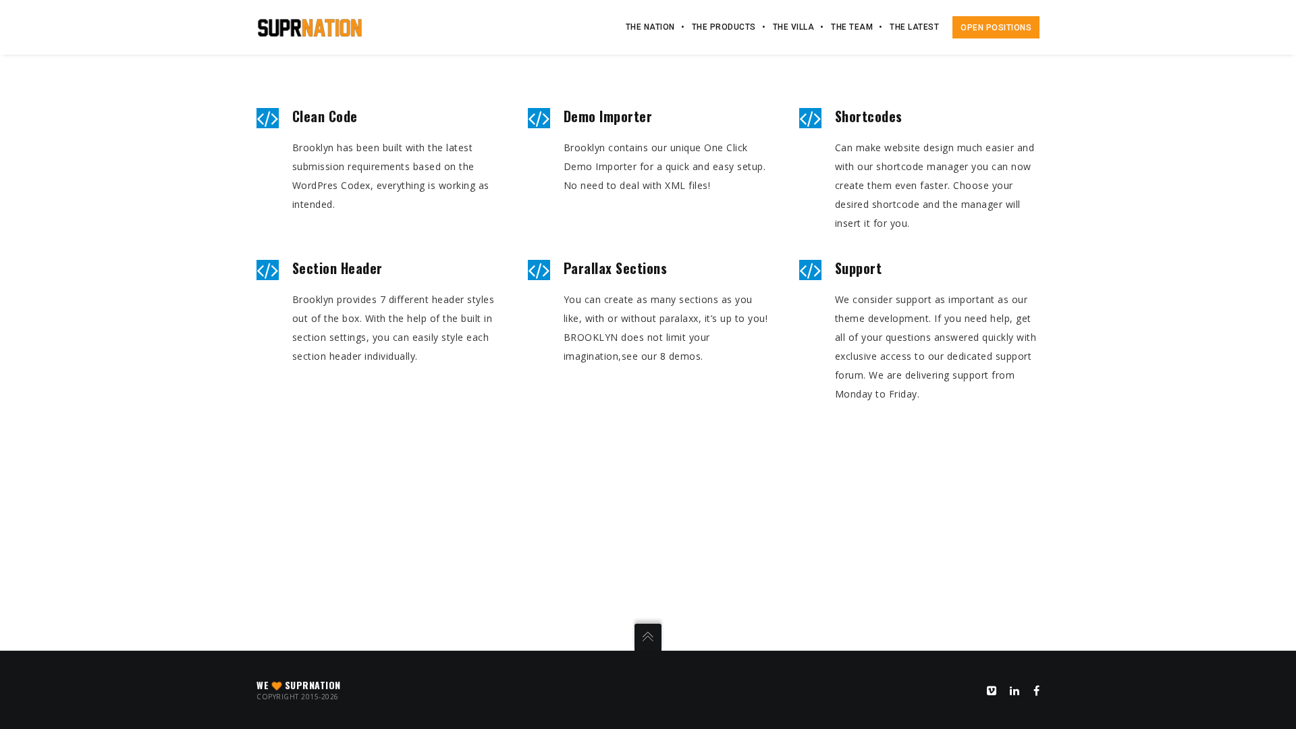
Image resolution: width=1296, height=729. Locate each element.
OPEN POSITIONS (996, 27)
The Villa (794, 27)
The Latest (914, 27)
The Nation (650, 27)
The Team (852, 27)
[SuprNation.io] (309, 26)
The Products (724, 27)
